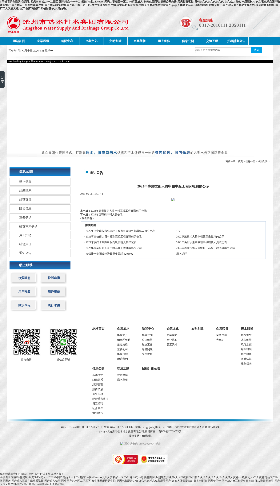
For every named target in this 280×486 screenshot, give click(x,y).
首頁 (240, 161)
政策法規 (246, 358)
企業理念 (172, 335)
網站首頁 (19, 41)
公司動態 (147, 339)
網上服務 (164, 41)
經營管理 (25, 199)
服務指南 (246, 363)
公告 (179, 231)
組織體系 (25, 190)
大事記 (220, 339)
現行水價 (54, 305)
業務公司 (122, 349)
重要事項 (25, 217)
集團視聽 (122, 354)
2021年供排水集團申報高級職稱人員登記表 (111, 242)
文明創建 (115, 41)
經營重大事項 (28, 226)
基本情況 (25, 181)
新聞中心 (67, 41)
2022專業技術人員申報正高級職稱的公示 (200, 236)
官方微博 (26, 359)
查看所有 (87, 218)
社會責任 (25, 244)
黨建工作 (147, 344)
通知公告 (263, 161)
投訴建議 (54, 278)
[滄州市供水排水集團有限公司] (68, 23)
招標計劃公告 (236, 41)
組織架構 (122, 344)
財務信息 (25, 208)
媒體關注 (147, 349)
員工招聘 (25, 235)
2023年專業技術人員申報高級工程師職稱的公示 (119, 210)
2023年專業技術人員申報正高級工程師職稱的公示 (205, 248)
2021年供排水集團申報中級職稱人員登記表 (201, 242)
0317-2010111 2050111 (222, 25)
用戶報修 (54, 291)
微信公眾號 (63, 359)
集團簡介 (122, 335)
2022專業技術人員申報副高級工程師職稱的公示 (114, 236)
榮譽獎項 (221, 335)
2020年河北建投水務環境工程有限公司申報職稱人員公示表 (120, 231)
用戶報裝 (24, 291)
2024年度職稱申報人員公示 (107, 214)
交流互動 (212, 41)
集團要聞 (147, 335)
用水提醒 (181, 253)
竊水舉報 (24, 305)
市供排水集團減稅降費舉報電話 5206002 (109, 253)
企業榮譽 (140, 41)
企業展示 (43, 41)
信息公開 (188, 41)
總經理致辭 (123, 339)
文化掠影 (172, 339)
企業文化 (91, 41)
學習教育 (147, 354)
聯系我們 (122, 358)
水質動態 (24, 278)
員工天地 (172, 344)
